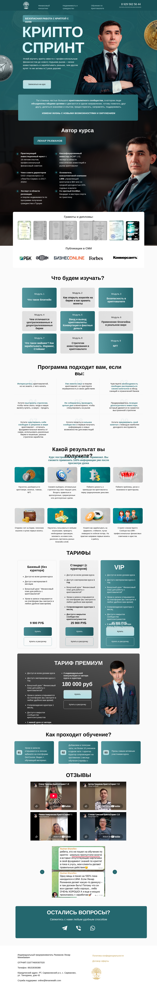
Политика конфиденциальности (108, 956)
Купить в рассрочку (37, 641)
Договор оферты (100, 961)
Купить (38, 631)
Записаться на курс (37, 84)
